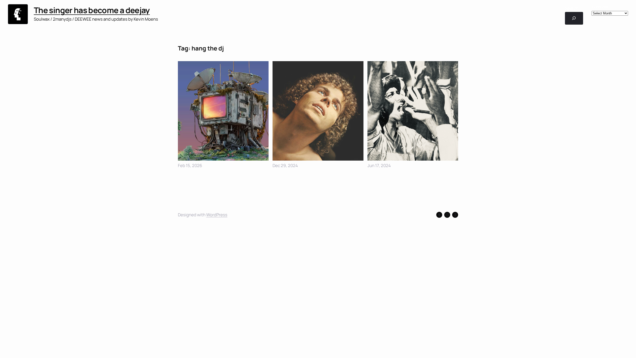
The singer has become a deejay (92, 10)
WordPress (216, 215)
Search (571, 8)
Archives (600, 7)
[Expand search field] (574, 18)
